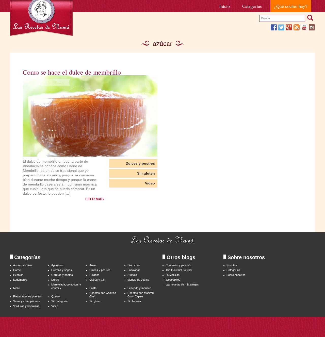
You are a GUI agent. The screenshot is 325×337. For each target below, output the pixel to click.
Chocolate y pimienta (178, 265)
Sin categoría (59, 301)
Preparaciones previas (27, 296)
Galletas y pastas (62, 274)
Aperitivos (57, 265)
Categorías (252, 6)
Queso (55, 296)
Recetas (231, 265)
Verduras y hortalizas (26, 306)
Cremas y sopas (61, 270)
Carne (17, 270)
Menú (16, 288)
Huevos (132, 274)
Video (150, 183)
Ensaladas (133, 270)
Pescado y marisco (139, 288)
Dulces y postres (140, 163)
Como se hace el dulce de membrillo (72, 72)
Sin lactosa (134, 301)
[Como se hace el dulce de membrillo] (90, 116)
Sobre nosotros (236, 274)
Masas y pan (97, 279)
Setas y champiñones (26, 301)
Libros (55, 279)
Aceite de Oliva (22, 265)
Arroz (92, 265)
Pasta (92, 288)
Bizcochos (133, 265)
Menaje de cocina (138, 279)
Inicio (224, 6)
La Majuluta (173, 274)
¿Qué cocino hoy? (290, 6)
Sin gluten (146, 173)
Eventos (18, 274)
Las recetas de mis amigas (182, 284)
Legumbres (20, 279)
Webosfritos (173, 279)
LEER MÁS (94, 199)
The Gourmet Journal (179, 270)
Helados (94, 274)
